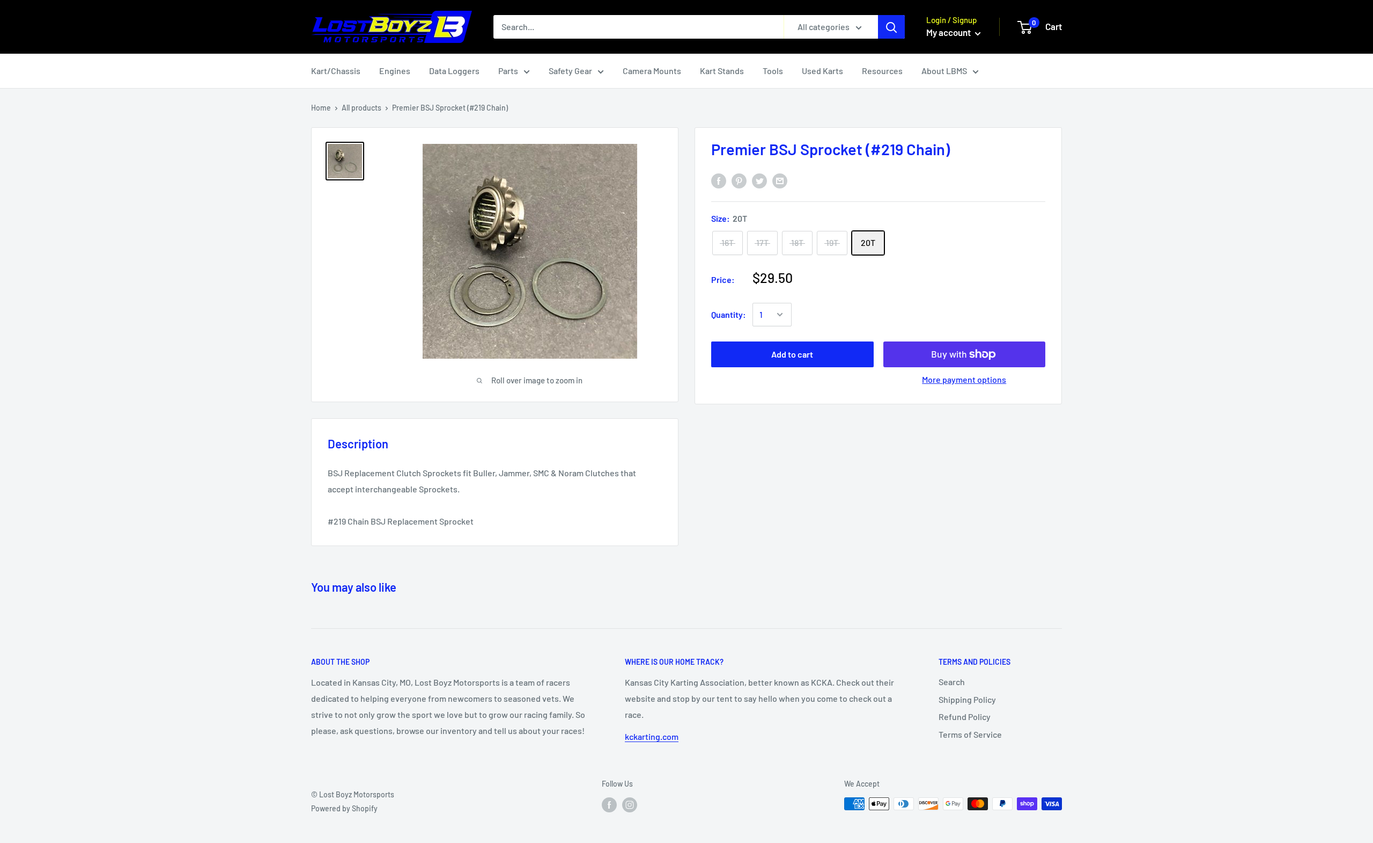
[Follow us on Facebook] (609, 804)
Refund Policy (965, 716)
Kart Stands (722, 71)
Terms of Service (970, 734)
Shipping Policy (967, 699)
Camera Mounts (652, 71)
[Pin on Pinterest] (739, 180)
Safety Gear (570, 71)
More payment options (964, 379)
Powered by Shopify (344, 808)
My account (949, 32)
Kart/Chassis (335, 71)
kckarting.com (651, 736)
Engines (394, 71)
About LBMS (944, 71)
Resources (882, 71)
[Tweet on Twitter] (759, 180)
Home (321, 107)
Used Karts (822, 71)
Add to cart (792, 354)
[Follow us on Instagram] (629, 804)
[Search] (891, 27)
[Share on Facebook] (718, 180)
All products (361, 107)
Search (952, 682)
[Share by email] (779, 180)
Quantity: (728, 314)
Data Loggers (454, 71)
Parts (508, 71)
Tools (773, 71)
